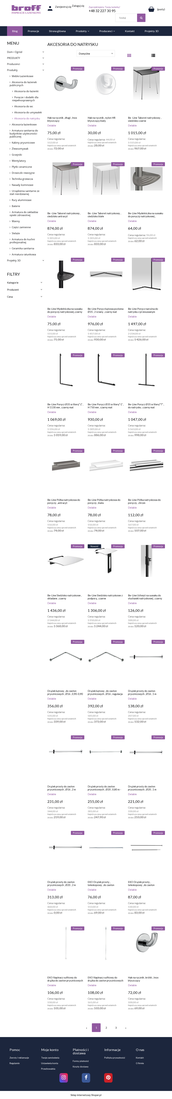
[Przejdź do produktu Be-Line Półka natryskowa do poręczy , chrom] (146, 472)
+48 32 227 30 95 (102, 11)
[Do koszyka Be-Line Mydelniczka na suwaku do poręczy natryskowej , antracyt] (131, 251)
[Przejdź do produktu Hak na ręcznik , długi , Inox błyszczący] (65, 90)
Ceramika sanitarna (23, 248)
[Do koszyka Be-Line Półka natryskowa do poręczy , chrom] (131, 538)
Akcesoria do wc (23, 106)
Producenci (13, 64)
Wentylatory (19, 160)
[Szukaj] (141, 18)
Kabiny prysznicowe (23, 142)
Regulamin (15, 1063)
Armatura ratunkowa (24, 254)
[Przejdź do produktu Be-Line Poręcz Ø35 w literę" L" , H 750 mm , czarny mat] (106, 376)
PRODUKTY (13, 58)
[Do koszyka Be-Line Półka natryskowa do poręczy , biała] (91, 538)
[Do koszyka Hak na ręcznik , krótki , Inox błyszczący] (131, 1016)
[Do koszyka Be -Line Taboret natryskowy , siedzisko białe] (91, 251)
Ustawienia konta (49, 1063)
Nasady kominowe (22, 185)
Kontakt (140, 1057)
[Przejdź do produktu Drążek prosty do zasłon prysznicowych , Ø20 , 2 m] (65, 854)
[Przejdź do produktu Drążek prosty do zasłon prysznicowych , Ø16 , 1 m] (146, 663)
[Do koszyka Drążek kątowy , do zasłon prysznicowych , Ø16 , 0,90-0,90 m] (50, 729)
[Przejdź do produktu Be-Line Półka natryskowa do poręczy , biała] (106, 472)
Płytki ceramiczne (22, 166)
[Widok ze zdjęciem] (129, 56)
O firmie (140, 1063)
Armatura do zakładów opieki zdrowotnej (24, 213)
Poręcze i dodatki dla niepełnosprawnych (25, 99)
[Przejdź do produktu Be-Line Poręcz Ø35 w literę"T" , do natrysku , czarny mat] (146, 376)
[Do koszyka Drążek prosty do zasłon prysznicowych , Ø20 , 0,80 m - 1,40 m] (91, 825)
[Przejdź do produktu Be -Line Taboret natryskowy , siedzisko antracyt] (65, 185)
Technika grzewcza (22, 178)
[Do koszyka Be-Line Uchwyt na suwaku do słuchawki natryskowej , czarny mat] (131, 634)
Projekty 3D (14, 260)
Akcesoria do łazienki (26, 91)
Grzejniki (17, 154)
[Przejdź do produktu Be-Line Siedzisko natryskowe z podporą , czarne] (106, 567)
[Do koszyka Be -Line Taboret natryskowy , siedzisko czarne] (131, 156)
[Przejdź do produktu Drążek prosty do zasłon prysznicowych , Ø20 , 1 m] (146, 758)
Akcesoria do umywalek (28, 112)
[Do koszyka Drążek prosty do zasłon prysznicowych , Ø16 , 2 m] (50, 825)
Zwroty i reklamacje (19, 1057)
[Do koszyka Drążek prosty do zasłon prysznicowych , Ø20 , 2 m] (50, 920)
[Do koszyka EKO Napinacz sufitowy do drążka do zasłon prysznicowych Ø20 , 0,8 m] (91, 1016)
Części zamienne (21, 227)
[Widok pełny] (153, 56)
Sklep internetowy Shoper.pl (86, 1094)
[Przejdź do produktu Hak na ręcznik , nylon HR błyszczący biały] (106, 90)
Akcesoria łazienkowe (24, 124)
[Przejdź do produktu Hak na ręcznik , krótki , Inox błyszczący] (146, 949)
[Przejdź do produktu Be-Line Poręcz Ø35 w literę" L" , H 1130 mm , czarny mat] (65, 376)
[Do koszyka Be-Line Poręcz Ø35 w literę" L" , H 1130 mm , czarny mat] (50, 443)
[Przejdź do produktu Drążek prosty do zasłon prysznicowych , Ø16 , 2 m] (65, 758)
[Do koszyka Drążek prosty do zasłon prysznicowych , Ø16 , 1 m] (131, 729)
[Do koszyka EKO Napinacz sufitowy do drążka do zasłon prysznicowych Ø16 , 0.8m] (50, 1016)
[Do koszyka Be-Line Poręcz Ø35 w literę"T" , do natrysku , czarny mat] (131, 443)
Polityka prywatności (114, 1057)
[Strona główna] (26, 9)
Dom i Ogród (14, 52)
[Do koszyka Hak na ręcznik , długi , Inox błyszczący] (50, 156)
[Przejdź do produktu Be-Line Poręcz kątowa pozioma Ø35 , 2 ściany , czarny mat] (106, 281)
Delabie (51, 125)
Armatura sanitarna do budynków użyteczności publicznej (24, 133)
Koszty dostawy (81, 1066)
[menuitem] (15, 31)
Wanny (16, 221)
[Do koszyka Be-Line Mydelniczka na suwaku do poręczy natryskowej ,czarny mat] (50, 347)
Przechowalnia (48, 1068)
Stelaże (16, 233)
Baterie (16, 206)
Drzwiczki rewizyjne (23, 172)
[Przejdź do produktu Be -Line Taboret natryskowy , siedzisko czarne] (146, 90)
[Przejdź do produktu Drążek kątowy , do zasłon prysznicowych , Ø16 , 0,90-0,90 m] (65, 663)
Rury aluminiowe (21, 200)
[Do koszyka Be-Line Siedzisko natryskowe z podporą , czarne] (91, 634)
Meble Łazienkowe (22, 76)
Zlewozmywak (20, 148)
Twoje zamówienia (50, 1057)
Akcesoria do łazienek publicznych (23, 83)
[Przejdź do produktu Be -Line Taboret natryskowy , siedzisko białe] (106, 185)
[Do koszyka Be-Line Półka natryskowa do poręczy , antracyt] (50, 538)
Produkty (12, 70)
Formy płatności (81, 1061)
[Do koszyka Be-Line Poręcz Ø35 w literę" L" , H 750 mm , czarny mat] (91, 443)
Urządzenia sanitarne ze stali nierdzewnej (24, 192)
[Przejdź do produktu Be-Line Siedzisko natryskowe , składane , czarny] (65, 567)
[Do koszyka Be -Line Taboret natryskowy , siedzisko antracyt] (50, 251)
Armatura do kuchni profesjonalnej (22, 241)
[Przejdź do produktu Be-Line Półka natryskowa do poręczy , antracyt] (65, 472)
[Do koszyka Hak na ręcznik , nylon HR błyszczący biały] (91, 156)
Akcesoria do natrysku (27, 118)
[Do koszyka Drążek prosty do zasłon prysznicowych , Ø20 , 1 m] (131, 825)
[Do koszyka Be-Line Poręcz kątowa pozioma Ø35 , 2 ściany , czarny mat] (91, 347)
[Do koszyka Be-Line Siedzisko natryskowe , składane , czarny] (50, 634)
